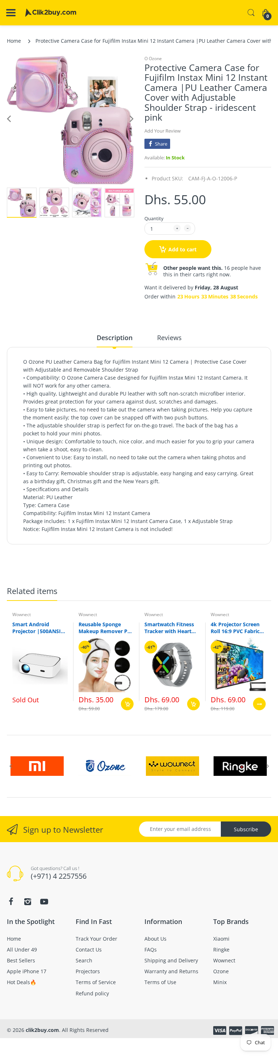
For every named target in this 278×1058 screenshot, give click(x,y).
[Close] (246, 456)
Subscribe (192, 572)
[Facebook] (176, 594)
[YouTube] (209, 594)
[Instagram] (193, 594)
